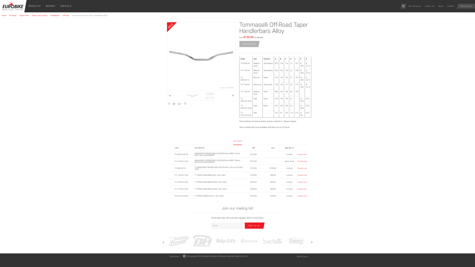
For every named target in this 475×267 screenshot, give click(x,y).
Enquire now (302, 154)
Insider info (430, 6)
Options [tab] (237, 141)
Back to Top (301, 256)
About (441, 6)
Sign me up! (254, 225)
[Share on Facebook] (169, 104)
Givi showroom (415, 6)
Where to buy (466, 6)
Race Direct (174, 256)
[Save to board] (185, 104)
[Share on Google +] (180, 104)
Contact (450, 6)
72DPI (246, 256)
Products (34, 6)
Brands (50, 6)
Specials (65, 6)
